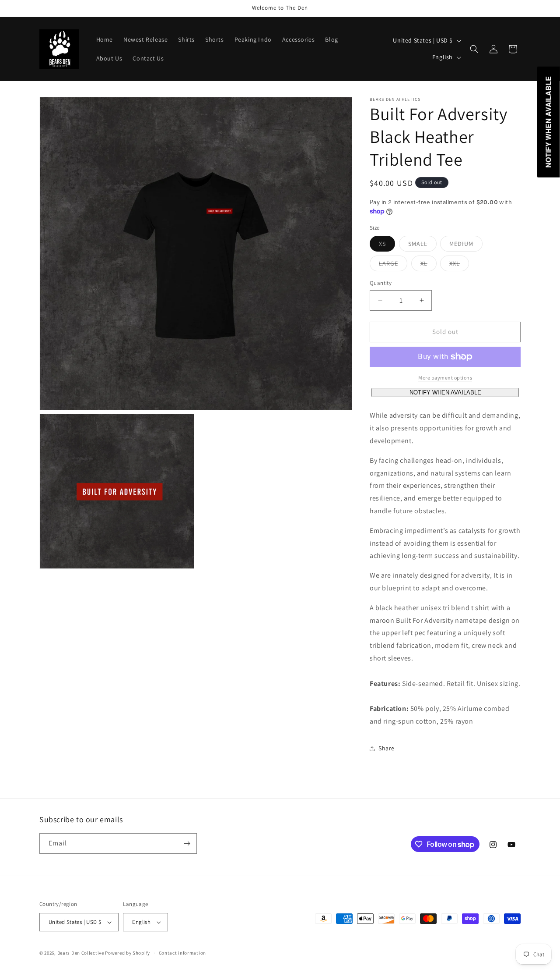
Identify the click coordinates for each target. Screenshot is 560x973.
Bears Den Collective (80, 953)
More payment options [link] (445, 377)
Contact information (182, 953)
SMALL (422, 245)
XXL (459, 265)
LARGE (393, 265)
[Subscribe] (186, 843)
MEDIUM (466, 245)
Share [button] (386, 748)
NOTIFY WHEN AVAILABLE (445, 392)
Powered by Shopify (127, 953)
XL (428, 265)
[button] (474, 49)
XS (387, 245)
